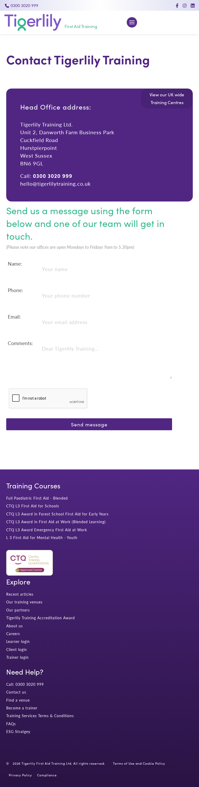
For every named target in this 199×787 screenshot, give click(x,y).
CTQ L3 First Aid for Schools (32, 505)
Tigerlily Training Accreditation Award (40, 617)
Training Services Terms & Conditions (40, 715)
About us (14, 625)
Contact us (16, 692)
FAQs (11, 723)
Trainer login (17, 657)
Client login (16, 649)
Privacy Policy (20, 775)
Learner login (18, 641)
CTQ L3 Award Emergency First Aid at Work (46, 529)
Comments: (20, 343)
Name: (15, 263)
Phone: (15, 290)
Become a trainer (22, 707)
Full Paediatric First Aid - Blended (37, 498)
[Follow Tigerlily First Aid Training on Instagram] (185, 5)
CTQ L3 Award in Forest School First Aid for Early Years (57, 514)
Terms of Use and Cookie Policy (139, 763)
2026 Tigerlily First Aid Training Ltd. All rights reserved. (59, 763)
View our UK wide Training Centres (167, 98)
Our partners (18, 610)
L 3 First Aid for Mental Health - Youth (41, 537)
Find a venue (18, 700)
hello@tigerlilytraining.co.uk (55, 183)
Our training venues (24, 602)
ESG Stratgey (18, 731)
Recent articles (19, 594)
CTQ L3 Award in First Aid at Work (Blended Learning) (56, 521)
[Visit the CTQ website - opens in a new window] (29, 574)
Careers (13, 633)
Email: (14, 316)
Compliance (47, 775)
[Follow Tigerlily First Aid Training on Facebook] (177, 5)
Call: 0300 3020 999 (25, 684)
